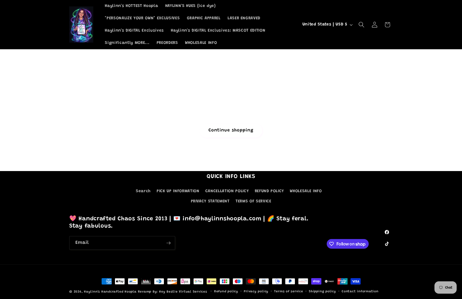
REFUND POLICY (269, 191)
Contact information (360, 291)
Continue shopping (231, 130)
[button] (361, 24)
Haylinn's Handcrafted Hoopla (110, 291)
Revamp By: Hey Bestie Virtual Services (173, 291)
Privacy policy (256, 291)
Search (143, 191)
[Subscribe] (168, 243)
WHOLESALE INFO (306, 191)
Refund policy (226, 291)
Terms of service (288, 291)
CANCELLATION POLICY (227, 191)
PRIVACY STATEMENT (210, 201)
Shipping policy (322, 291)
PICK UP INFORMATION (178, 191)
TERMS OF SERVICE (253, 201)
